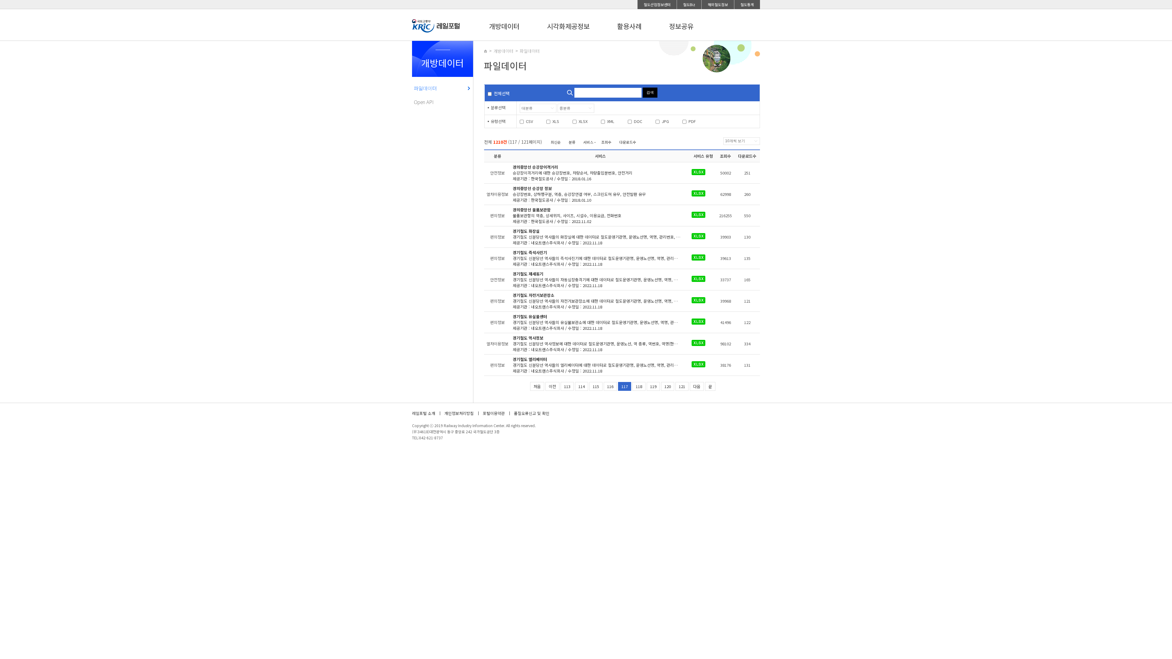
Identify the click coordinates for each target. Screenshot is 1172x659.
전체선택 (502, 93)
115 (596, 386)
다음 (696, 386)
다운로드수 (627, 142)
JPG (665, 121)
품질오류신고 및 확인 (531, 413)
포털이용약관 (494, 413)
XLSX (583, 121)
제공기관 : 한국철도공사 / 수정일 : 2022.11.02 (567, 215)
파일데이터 (425, 88)
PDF (692, 121)
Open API (424, 102)
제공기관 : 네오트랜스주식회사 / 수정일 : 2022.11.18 (600, 237)
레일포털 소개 (423, 413)
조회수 (606, 142)
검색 (650, 92)
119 (653, 386)
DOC (638, 121)
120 (667, 386)
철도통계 (747, 4)
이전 (552, 386)
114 (581, 386)
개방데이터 (504, 26)
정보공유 (681, 26)
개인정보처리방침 (459, 413)
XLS (555, 121)
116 (610, 386)
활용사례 (629, 26)
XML (610, 121)
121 (682, 386)
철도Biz (689, 4)
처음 (537, 386)
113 (567, 386)
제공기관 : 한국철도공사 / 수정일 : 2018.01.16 (572, 173)
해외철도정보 (718, 4)
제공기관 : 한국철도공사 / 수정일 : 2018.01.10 (579, 194)
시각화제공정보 (568, 26)
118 (639, 386)
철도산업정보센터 (657, 4)
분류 (572, 142)
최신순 (556, 142)
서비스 (588, 142)
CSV (529, 121)
